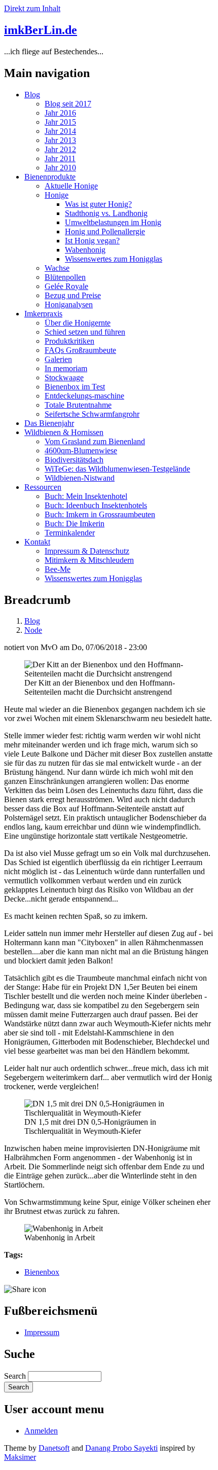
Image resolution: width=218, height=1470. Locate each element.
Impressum (41, 1332)
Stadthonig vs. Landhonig (106, 213)
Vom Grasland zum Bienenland (95, 441)
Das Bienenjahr (49, 423)
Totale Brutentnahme (78, 405)
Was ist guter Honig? (98, 204)
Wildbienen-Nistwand (80, 478)
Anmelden (41, 1430)
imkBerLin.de (40, 30)
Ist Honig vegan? (92, 240)
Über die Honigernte (78, 322)
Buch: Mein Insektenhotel (86, 496)
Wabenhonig (85, 249)
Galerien (58, 359)
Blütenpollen (65, 277)
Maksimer (20, 1457)
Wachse (57, 268)
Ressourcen (42, 487)
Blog (32, 94)
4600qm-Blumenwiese (81, 450)
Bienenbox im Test (75, 386)
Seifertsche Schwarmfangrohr (92, 414)
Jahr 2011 (60, 158)
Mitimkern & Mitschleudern (89, 560)
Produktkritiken (69, 341)
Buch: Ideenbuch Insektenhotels (96, 505)
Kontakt (37, 541)
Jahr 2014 (60, 131)
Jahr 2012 (60, 149)
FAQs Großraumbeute (80, 350)
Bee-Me (57, 569)
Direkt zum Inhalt (32, 8)
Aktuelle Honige (71, 186)
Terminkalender (70, 532)
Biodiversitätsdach (74, 459)
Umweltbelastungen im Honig (113, 222)
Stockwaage (64, 377)
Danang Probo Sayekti (121, 1448)
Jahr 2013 (60, 140)
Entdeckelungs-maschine (84, 395)
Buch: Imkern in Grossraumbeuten (100, 514)
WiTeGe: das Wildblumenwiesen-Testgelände (117, 468)
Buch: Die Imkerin (74, 523)
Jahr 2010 (60, 167)
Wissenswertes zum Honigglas (113, 259)
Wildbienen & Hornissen (63, 432)
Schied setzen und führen (85, 332)
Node (33, 630)
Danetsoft (54, 1448)
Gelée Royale (66, 286)
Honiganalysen (69, 304)
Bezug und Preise (73, 295)
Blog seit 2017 (68, 103)
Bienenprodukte (50, 176)
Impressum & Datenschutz (87, 551)
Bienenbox (41, 1272)
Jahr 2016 (60, 113)
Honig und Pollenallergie (105, 231)
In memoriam (66, 368)
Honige (56, 195)
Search (15, 1376)
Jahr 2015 (60, 122)
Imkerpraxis (43, 313)
